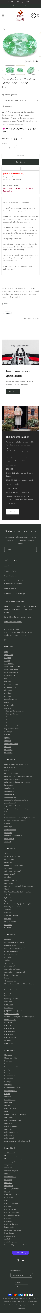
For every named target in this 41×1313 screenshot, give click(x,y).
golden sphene (10, 830)
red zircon (8, 1218)
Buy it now (20, 162)
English (19, 1287)
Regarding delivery (11, 576)
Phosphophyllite (10, 1058)
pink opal (7, 1025)
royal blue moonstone (12, 1230)
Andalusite (8, 693)
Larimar (7, 1191)
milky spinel (9, 1138)
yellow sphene (10, 723)
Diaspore (7, 913)
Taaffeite (7, 910)
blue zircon (8, 1079)
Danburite (8, 925)
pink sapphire (9, 1031)
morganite (8, 1165)
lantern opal (9, 785)
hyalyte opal (9, 996)
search (6, 566)
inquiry (13, 512)
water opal (8, 732)
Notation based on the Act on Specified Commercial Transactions (18, 582)
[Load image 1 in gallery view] (10, 70)
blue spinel (8, 1082)
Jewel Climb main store (13, 622)
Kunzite (7, 824)
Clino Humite (9, 815)
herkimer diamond (11, 975)
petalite (7, 1094)
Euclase (7, 1174)
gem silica (8, 862)
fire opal (7, 1040)
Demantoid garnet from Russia (16, 1245)
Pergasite (7, 978)
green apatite (9, 791)
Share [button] (6, 304)
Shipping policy (20, 1305)
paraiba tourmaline (11, 1014)
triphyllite (8, 957)
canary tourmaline (11, 773)
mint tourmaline (10, 1153)
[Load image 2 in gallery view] (20, 70)
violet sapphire (10, 981)
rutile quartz (9, 1197)
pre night (7, 1070)
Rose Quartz (9, 1233)
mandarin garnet (10, 1126)
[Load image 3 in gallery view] (31, 70)
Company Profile (12, 484)
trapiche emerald (11, 954)
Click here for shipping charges (18, 451)
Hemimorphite (9, 1099)
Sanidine (7, 841)
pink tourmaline (10, 1037)
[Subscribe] (34, 549)
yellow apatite (9, 717)
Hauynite (7, 658)
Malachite (8, 1129)
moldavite (8, 1168)
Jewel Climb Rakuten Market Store (17, 617)
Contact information (33, 1305)
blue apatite (9, 1073)
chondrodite (9, 839)
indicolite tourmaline (12, 726)
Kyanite (7, 770)
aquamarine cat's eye (12, 666)
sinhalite (7, 877)
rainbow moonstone (12, 1212)
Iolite (6, 652)
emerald (7, 741)
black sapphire (10, 1064)
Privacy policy (32, 1301)
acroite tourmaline (11, 672)
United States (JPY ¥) (19, 1275)
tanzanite (7, 919)
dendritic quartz (10, 945)
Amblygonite (9, 705)
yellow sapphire (10, 720)
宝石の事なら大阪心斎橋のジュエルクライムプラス (23, 1298)
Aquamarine (9, 663)
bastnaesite (8, 1005)
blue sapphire (9, 1076)
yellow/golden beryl (12, 714)
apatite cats (8, 678)
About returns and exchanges (17, 492)
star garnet (8, 883)
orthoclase (8, 750)
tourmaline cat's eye (12, 969)
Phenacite (8, 1055)
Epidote (7, 738)
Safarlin (7, 853)
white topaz (8, 1117)
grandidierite (9, 788)
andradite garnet (10, 699)
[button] (2, 15)
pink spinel (8, 1034)
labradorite (8, 1186)
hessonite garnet (10, 1091)
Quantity (4, 143)
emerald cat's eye (11, 744)
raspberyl (8, 1180)
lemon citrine (9, 1227)
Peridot (7, 1105)
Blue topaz (8, 1085)
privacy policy (11, 503)
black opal (8, 1061)
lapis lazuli (8, 1183)
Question (13, 392)
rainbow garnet (10, 1209)
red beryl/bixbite (11, 1224)
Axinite (7, 660)
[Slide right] (38, 70)
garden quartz (9, 767)
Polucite (7, 1111)
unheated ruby (10, 1019)
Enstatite (7, 747)
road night (8, 1239)
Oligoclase (8, 752)
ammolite (8, 708)
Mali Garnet (8, 1123)
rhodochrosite (9, 1236)
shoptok (7, 313)
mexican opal (9, 1162)
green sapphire (10, 797)
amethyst (8, 681)
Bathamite (8, 1002)
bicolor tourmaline (11, 990)
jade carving (9, 859)
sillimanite (8, 868)
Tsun (38, 318)
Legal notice (21, 1308)
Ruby (6, 1200)
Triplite (7, 960)
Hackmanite (8, 1008)
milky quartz (9, 1135)
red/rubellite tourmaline (13, 1215)
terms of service (12, 488)
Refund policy (22, 1301)
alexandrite (8, 690)
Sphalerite (8, 898)
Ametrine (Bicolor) (11, 684)
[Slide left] (2, 70)
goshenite (8, 833)
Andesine (8, 696)
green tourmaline (10, 803)
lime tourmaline (10, 1177)
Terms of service (9, 1305)
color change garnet (12, 779)
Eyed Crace (8, 655)
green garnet (9, 939)
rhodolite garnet (10, 1242)
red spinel (8, 1221)
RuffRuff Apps (29, 318)
